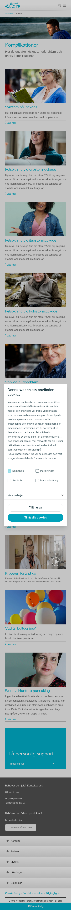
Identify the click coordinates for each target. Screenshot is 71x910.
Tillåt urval (35, 507)
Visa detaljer (16, 495)
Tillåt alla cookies (35, 517)
